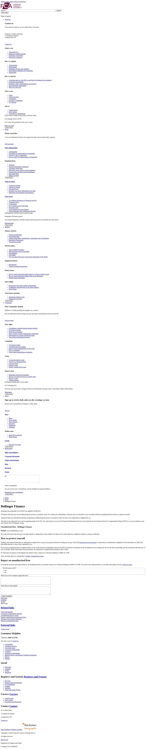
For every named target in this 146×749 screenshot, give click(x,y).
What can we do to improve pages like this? (14, 575)
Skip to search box (20, 1)
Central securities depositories (18, 266)
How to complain (14, 350)
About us (8, 19)
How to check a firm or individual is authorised (23, 334)
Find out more (9, 144)
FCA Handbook (10, 684)
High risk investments (15, 332)
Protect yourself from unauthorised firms (13, 617)
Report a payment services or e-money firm (22, 377)
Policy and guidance (11, 452)
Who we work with (15, 87)
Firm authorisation (11, 148)
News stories (13, 420)
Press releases (13, 422)
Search (3, 10)
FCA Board (12, 102)
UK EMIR (12, 255)
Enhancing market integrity (17, 54)
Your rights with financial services (19, 337)
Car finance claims (14, 345)
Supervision (12, 72)
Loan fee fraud (13, 363)
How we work (9, 125)
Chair (10, 95)
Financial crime (13, 207)
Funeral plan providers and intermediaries (22, 172)
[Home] (11, 8)
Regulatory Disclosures (16, 240)
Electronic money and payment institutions (22, 170)
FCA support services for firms (18, 206)
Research (8, 468)
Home (7, 498)
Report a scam (13, 378)
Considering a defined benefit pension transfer (23, 328)
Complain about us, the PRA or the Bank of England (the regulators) (30, 80)
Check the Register (7, 612)
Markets (7, 227)
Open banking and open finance (19, 209)
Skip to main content (7, 1)
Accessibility (9, 644)
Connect (7, 686)
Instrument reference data (17, 297)
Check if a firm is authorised (17, 155)
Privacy (7, 657)
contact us (15, 641)
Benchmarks (13, 264)
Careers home (13, 110)
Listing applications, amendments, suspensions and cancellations (29, 238)
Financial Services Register (87, 542)
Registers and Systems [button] (35, 676)
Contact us (8, 44)
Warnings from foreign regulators (11, 619)
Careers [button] (14, 694)
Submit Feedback (7, 596)
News (6, 396)
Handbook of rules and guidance (19, 69)
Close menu (9, 127)
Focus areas (9, 196)
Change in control (14, 187)
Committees (12, 99)
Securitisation (13, 253)
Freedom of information (12, 653)
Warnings (12, 427)
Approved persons (14, 185)
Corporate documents (12, 456)
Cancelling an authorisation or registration (22, 153)
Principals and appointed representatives (21, 192)
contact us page (127, 564)
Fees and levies (13, 189)
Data (6, 464)
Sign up (7, 410)
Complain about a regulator (17, 347)
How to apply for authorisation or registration (23, 157)
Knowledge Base (14, 236)
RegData (7, 688)
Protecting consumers (15, 57)
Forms (7, 472)
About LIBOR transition (16, 250)
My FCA (8, 681)
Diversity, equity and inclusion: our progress (22, 84)
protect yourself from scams (34, 556)
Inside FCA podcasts (15, 435)
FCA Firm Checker (15, 330)
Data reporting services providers (19, 251)
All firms (11, 165)
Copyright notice (10, 648)
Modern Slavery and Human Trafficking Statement (21, 655)
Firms (6, 129)
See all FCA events (15, 444)
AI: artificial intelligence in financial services (23, 200)
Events (7, 441)
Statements (12, 425)
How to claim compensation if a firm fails (22, 348)
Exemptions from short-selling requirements (22, 285)
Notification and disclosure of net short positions (24, 287)
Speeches (12, 424)
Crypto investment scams (16, 360)
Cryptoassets (13, 204)
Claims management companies (19, 167)
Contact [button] (13, 706)
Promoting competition (16, 56)
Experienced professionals (17, 114)
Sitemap (7, 659)
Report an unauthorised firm (9, 621)
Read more (8, 392)
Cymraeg (8, 651)
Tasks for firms (10, 181)
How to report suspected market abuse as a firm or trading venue (29, 274)
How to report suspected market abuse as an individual (26, 276)
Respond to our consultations (14, 492)
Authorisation (13, 65)
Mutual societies (14, 175)
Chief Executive (14, 97)
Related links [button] (7, 607)
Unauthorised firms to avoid (9, 615)
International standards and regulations (21, 71)
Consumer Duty (14, 202)
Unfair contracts (14, 380)
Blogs (10, 418)
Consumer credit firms (16, 168)
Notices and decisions (12, 460)
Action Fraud (5, 629)
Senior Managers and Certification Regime (22, 211)
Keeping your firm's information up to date (22, 191)
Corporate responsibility (16, 82)
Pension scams (13, 365)
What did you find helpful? (9, 586)
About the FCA (14, 52)
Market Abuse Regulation (17, 278)
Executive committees (15, 100)
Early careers (13, 112)
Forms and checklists (15, 235)
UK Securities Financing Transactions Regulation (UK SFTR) (28, 257)
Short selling (13, 289)
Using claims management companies (20, 352)
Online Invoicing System (12, 690)
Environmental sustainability (18, 85)
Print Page (4, 598)
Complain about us (11, 646)
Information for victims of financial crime (21, 335)
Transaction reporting (15, 299)
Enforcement (13, 67)
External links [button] (8, 625)
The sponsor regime (15, 242)
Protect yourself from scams (17, 367)
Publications (8, 448)
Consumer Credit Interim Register (11, 614)
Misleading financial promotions (19, 375)
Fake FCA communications (17, 362)
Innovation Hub (14, 174)
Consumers (8, 303)
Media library (13, 437)
